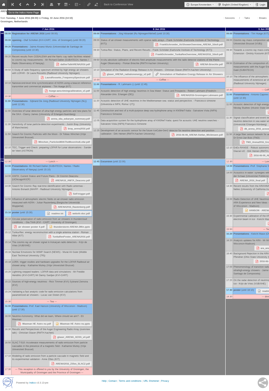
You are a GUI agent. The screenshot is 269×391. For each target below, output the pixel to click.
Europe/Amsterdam (201, 4)
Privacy (165, 380)
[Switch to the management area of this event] (96, 4)
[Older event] (20, 4)
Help (104, 380)
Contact (113, 380)
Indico (32, 382)
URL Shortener (151, 380)
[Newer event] (35, 4)
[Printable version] (51, 4)
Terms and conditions (130, 380)
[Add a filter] (58, 4)
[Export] (67, 4)
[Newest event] (42, 4)
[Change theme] (78, 4)
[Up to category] (27, 4)
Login (262, 4)
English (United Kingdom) (235, 4)
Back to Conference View (118, 4)
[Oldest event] (13, 4)
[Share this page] (263, 382)
